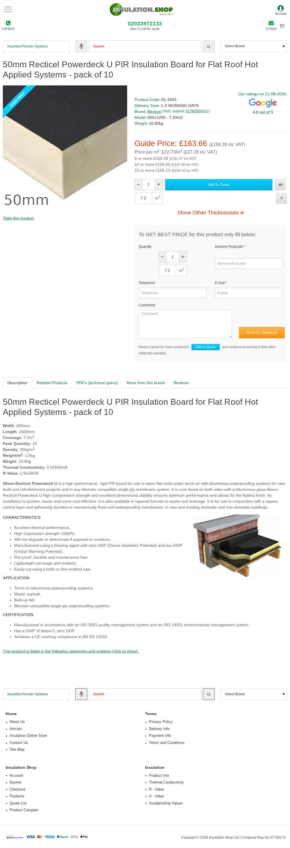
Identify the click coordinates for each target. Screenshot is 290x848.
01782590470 (197, 111)
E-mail (220, 283)
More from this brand (146, 382)
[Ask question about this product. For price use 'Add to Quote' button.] (281, 198)
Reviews (181, 382)
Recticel (154, 111)
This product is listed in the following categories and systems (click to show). (71, 651)
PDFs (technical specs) (97, 382)
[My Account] (280, 9)
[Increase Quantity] (159, 184)
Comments (147, 305)
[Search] (209, 46)
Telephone (147, 283)
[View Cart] (284, 26)
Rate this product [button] (18, 218)
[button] (218, 184)
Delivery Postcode (229, 247)
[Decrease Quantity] (138, 184)
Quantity (145, 247)
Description (17, 382)
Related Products (52, 382)
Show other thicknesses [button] (208, 212)
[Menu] (8, 9)
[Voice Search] (81, 46)
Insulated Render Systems (27, 46)
